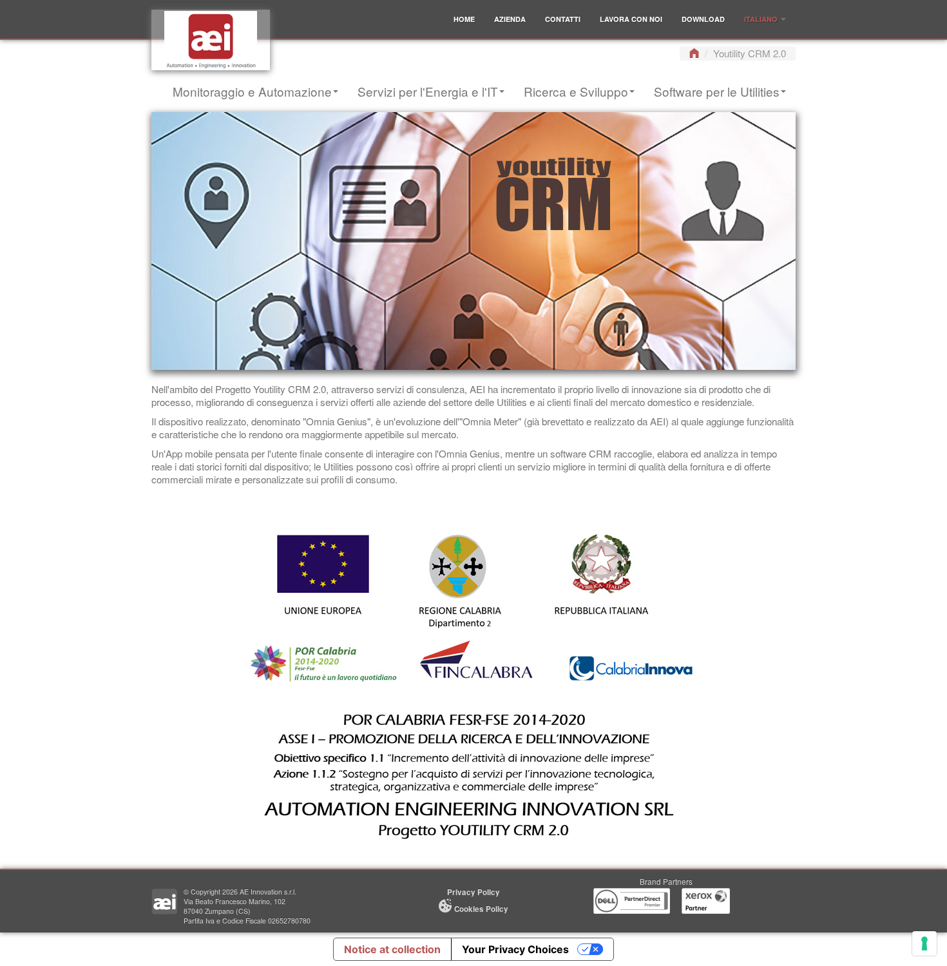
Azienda (510, 19)
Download (703, 19)
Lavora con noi (631, 19)
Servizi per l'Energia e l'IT (428, 91)
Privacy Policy (473, 892)
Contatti (562, 19)
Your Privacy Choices (515, 949)
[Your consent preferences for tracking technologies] (924, 943)
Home (464, 19)
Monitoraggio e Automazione (252, 91)
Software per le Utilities (717, 91)
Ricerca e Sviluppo (576, 91)
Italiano (762, 19)
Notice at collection (392, 949)
